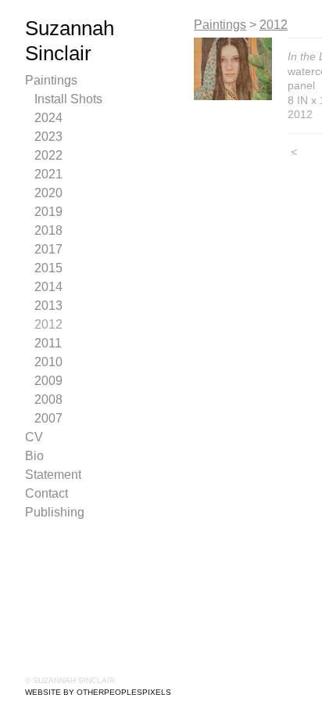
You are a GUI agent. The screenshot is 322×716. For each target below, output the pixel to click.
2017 (48, 249)
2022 (48, 155)
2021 (48, 174)
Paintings (51, 80)
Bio (34, 455)
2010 (48, 362)
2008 (48, 399)
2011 (48, 343)
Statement (53, 474)
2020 (48, 193)
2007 (48, 418)
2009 (48, 380)
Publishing (54, 512)
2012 (48, 324)
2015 (48, 268)
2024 (48, 117)
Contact (46, 493)
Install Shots (68, 99)
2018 (48, 230)
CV (34, 437)
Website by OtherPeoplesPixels (98, 692)
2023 (48, 136)
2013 (48, 305)
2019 (48, 211)
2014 (48, 286)
